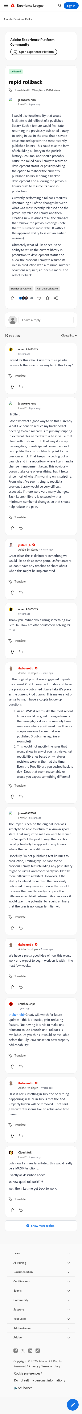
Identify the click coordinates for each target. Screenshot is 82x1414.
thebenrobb (25, 668)
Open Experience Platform (36, 52)
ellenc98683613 (28, 349)
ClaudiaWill (25, 1152)
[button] (22, 90)
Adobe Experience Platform (20, 19)
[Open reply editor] (41, 319)
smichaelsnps (26, 1004)
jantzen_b (24, 545)
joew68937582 (27, 99)
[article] (41, 368)
